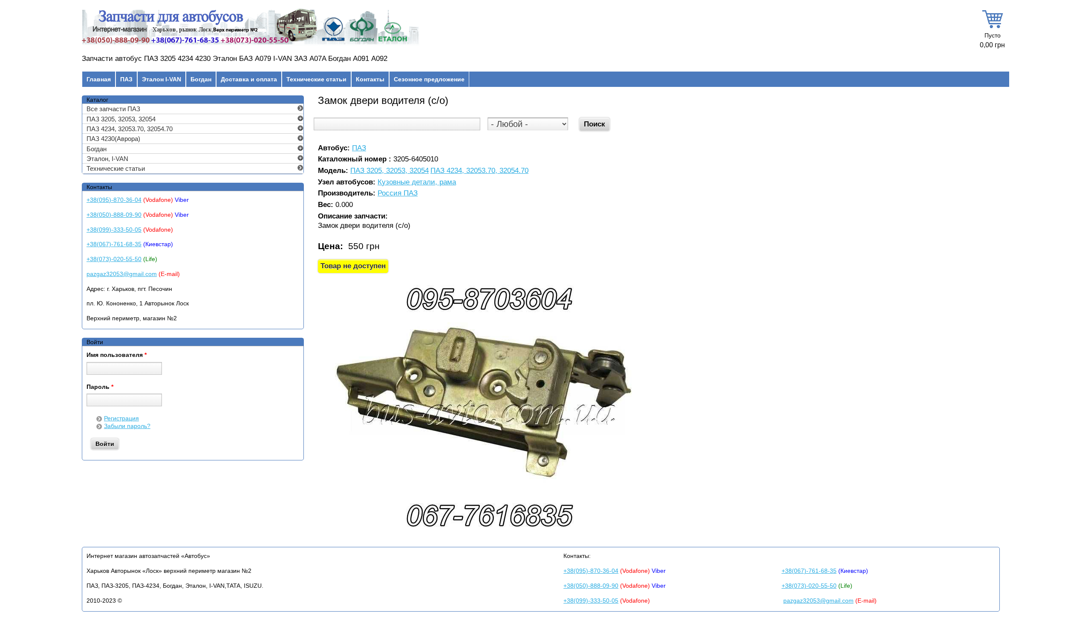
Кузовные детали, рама (417, 182)
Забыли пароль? (127, 426)
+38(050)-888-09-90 (114, 214)
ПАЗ (126, 79)
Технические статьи (316, 79)
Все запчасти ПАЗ (113, 108)
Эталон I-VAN (161, 79)
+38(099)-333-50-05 (114, 229)
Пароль (100, 387)
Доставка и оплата (249, 79)
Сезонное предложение (429, 79)
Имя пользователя (117, 355)
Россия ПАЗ (398, 193)
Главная (99, 79)
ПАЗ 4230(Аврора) (113, 138)
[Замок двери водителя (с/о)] (488, 535)
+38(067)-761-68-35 (114, 244)
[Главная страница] (250, 44)
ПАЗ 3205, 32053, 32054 (389, 171)
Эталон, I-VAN (107, 158)
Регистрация (121, 418)
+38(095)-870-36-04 (114, 199)
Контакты (370, 79)
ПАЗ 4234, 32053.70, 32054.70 (479, 171)
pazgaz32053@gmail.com (122, 273)
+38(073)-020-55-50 (114, 259)
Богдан (200, 79)
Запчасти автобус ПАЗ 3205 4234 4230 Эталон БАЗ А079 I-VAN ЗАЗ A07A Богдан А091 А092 (234, 59)
